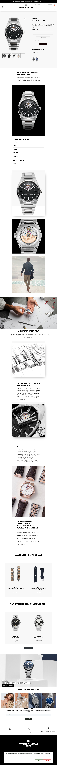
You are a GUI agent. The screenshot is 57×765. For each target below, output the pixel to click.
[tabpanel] (15, 580)
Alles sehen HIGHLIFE (28, 648)
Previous (3, 580)
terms (40, 40)
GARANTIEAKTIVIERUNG (46, 750)
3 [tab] (30, 598)
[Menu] (2, 7)
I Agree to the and (41, 40)
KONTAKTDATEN (50, 4)
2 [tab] (28, 598)
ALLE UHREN (8, 750)
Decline (47, 760)
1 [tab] (26, 598)
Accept (39, 760)
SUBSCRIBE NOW (43, 44)
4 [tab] (31, 644)
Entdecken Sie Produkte (8, 685)
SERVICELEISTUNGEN (37, 4)
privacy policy (44, 40)
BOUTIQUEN (44, 4)
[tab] (43, 51)
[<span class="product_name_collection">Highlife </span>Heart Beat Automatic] (33, 59)
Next (54, 580)
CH (54, 4)
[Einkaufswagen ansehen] (54, 9)
